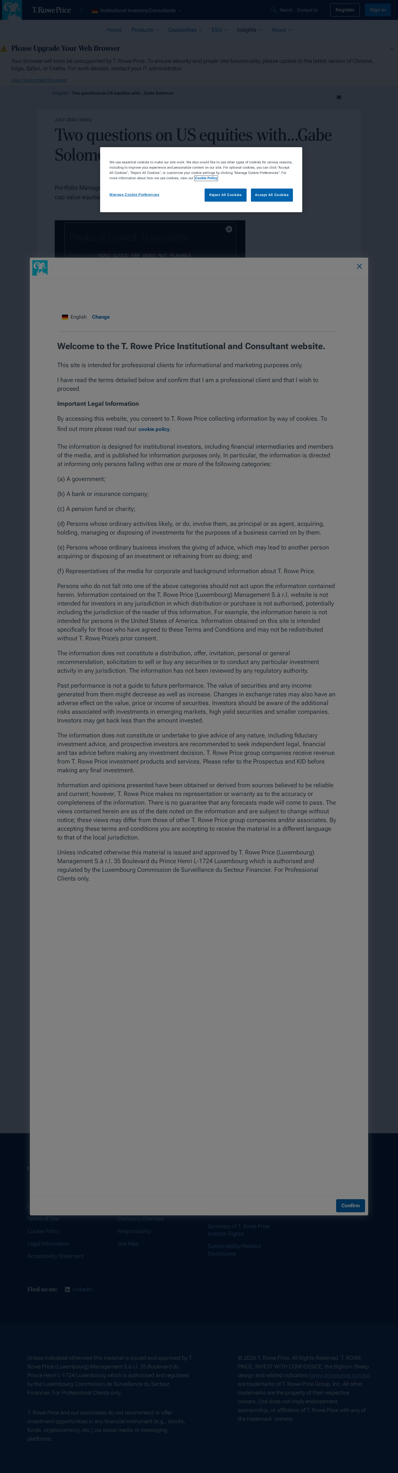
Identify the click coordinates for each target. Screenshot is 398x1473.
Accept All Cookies (272, 195)
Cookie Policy (206, 178)
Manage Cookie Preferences (134, 195)
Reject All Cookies (225, 195)
